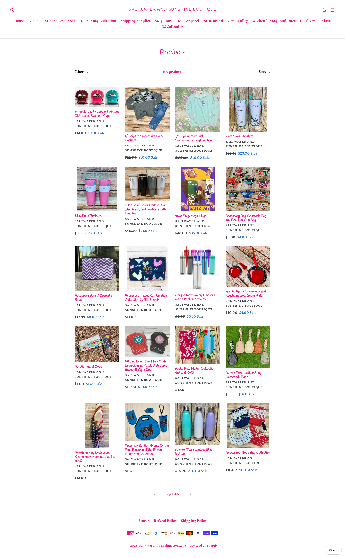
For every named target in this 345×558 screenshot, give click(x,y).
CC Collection (172, 27)
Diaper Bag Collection (98, 21)
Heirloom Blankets (315, 21)
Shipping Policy (194, 521)
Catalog (34, 21)
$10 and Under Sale (61, 21)
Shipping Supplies (136, 21)
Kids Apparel (188, 21)
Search (144, 521)
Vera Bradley (237, 21)
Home (19, 21)
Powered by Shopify (204, 545)
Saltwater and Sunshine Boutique (172, 9)
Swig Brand (164, 21)
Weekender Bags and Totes (274, 21)
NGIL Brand (213, 21)
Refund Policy (165, 521)
